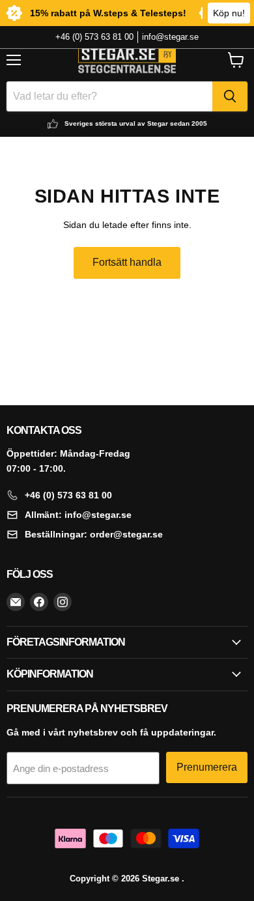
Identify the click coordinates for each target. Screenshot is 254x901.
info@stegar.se (170, 37)
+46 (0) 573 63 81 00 (94, 37)
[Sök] (229, 96)
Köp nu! (229, 13)
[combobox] (109, 96)
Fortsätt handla (127, 262)
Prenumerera (206, 767)
